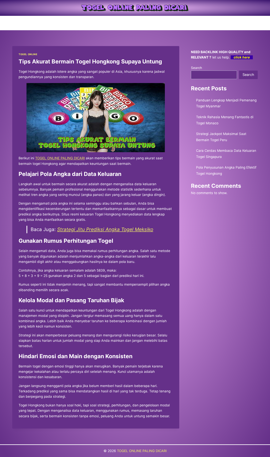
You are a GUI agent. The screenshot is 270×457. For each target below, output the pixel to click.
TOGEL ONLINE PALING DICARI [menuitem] (60, 158)
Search (196, 68)
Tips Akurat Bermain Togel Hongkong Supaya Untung (90, 61)
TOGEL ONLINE (28, 54)
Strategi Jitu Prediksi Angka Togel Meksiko (105, 229)
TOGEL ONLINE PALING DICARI (142, 451)
